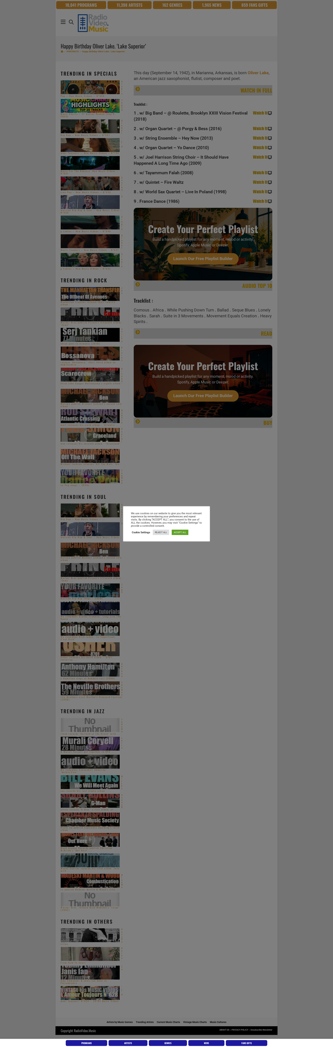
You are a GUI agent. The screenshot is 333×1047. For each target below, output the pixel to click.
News (206, 1043)
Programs (86, 1043)
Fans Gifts (246, 1043)
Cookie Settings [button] (141, 532)
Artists (128, 1043)
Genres (168, 1043)
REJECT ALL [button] (161, 532)
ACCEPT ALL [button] (180, 532)
